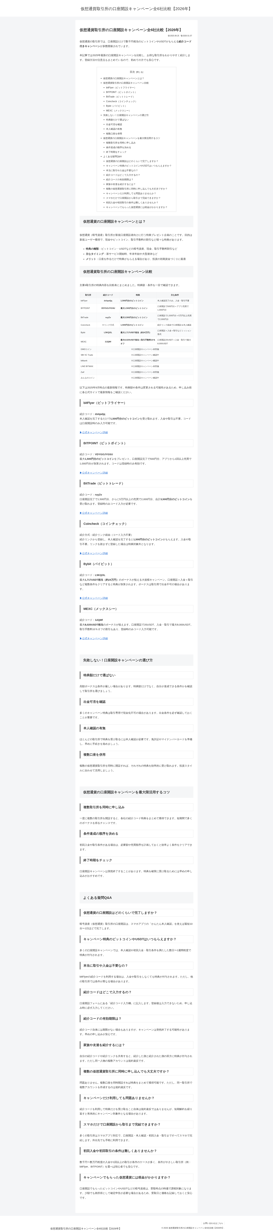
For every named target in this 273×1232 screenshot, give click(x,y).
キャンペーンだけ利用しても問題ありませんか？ (131, 193)
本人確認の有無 (114, 129)
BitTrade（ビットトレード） (120, 96)
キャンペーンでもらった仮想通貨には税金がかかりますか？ (136, 207)
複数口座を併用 (114, 133)
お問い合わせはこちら (213, 1223)
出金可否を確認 (114, 124)
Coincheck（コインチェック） (121, 101)
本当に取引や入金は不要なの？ (122, 170)
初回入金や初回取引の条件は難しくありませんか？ (132, 202)
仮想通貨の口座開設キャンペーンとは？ (123, 78)
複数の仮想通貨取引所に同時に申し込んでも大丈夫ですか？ (136, 188)
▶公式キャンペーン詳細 (94, 432)
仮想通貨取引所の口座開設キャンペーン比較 (126, 83)
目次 (132, 71)
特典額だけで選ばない (117, 119)
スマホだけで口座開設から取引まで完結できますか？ (133, 198)
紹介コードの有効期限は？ (119, 179)
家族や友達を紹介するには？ (121, 184)
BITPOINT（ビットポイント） (121, 92)
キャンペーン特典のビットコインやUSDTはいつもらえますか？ (139, 165)
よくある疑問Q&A (112, 156)
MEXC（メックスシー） (118, 110)
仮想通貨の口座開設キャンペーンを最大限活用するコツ (131, 138)
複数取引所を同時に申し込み (121, 142)
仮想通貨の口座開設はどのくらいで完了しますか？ (132, 161)
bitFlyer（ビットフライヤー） (121, 87)
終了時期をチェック (116, 152)
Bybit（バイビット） (116, 106)
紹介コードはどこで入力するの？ (123, 175)
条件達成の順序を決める (118, 147)
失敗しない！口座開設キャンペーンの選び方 (126, 115)
